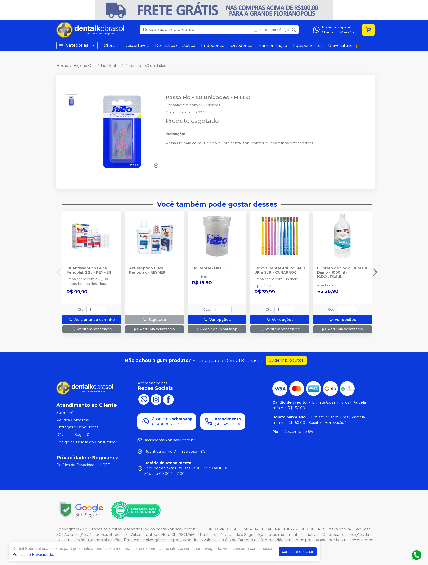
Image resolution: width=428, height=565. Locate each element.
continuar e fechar (297, 551)
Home (62, 65)
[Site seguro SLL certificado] (81, 510)
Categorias (77, 45)
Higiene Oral (84, 65)
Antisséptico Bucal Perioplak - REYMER (147, 270)
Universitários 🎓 (344, 45)
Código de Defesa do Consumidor (86, 442)
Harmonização (272, 45)
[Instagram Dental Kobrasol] (156, 399)
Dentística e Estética (175, 45)
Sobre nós (65, 412)
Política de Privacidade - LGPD (83, 465)
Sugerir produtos (286, 360)
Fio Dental (110, 65)
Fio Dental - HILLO (208, 268)
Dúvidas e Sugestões (74, 434)
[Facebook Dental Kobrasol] (168, 399)
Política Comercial (72, 420)
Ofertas (111, 45)
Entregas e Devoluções (77, 427)
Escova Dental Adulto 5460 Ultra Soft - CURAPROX (279, 270)
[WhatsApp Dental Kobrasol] (143, 399)
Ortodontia (241, 45)
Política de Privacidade (32, 554)
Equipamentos (307, 45)
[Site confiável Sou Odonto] (135, 510)
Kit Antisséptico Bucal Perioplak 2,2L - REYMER (88, 270)
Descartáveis (136, 45)
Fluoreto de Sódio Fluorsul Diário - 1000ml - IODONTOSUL (342, 272)
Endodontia (212, 45)
